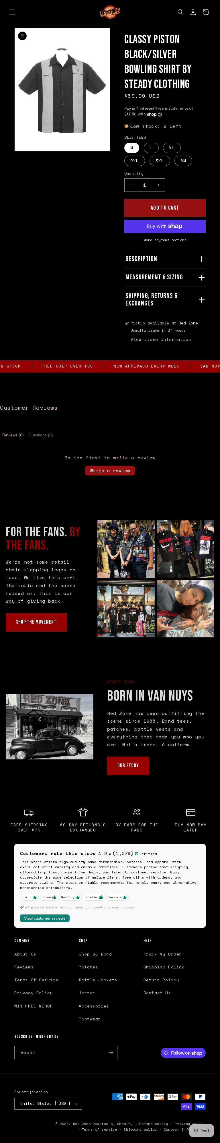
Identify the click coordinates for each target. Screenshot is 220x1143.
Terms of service (99, 1129)
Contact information (185, 1129)
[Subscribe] (111, 1052)
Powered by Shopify (113, 1123)
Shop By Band (95, 954)
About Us (25, 954)
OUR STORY (128, 766)
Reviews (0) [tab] (13, 435)
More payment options (165, 239)
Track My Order (163, 954)
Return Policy (161, 980)
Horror (87, 993)
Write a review (110, 470)
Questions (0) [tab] (40, 435)
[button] (12, 12)
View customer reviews (45, 918)
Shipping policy (140, 1129)
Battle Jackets (98, 980)
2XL (134, 161)
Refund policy (153, 1123)
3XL (160, 161)
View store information (161, 339)
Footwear (90, 1019)
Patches (88, 967)
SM (183, 161)
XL (172, 148)
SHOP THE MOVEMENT (36, 622)
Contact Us (157, 993)
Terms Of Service (36, 980)
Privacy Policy (33, 993)
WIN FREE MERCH (33, 1006)
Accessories (94, 1006)
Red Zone (82, 1123)
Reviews (24, 967)
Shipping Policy (164, 967)
